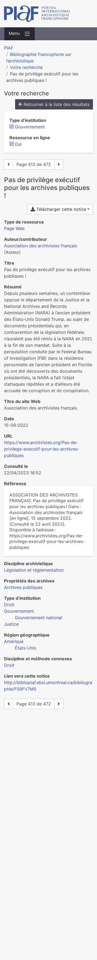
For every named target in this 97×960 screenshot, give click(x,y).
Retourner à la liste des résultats (55, 104)
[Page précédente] (8, 164)
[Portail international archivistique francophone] (48, 13)
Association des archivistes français (40, 245)
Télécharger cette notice (60, 209)
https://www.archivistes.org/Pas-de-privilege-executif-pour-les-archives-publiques (41, 449)
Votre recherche (26, 67)
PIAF (8, 48)
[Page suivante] (58, 164)
